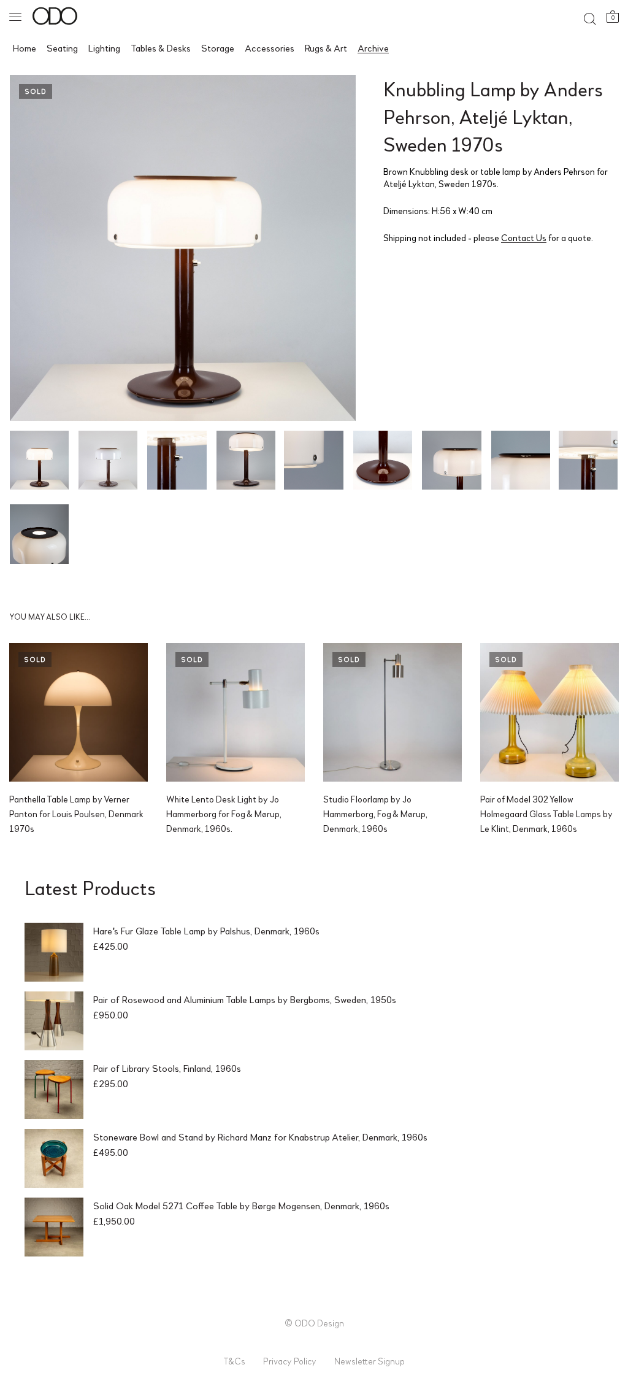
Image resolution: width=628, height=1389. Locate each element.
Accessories (269, 47)
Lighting (104, 47)
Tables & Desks (161, 47)
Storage (217, 47)
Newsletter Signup (369, 1360)
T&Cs (234, 1360)
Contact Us (523, 237)
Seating (62, 47)
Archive (373, 47)
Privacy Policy (289, 1360)
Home (24, 47)
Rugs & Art (326, 47)
